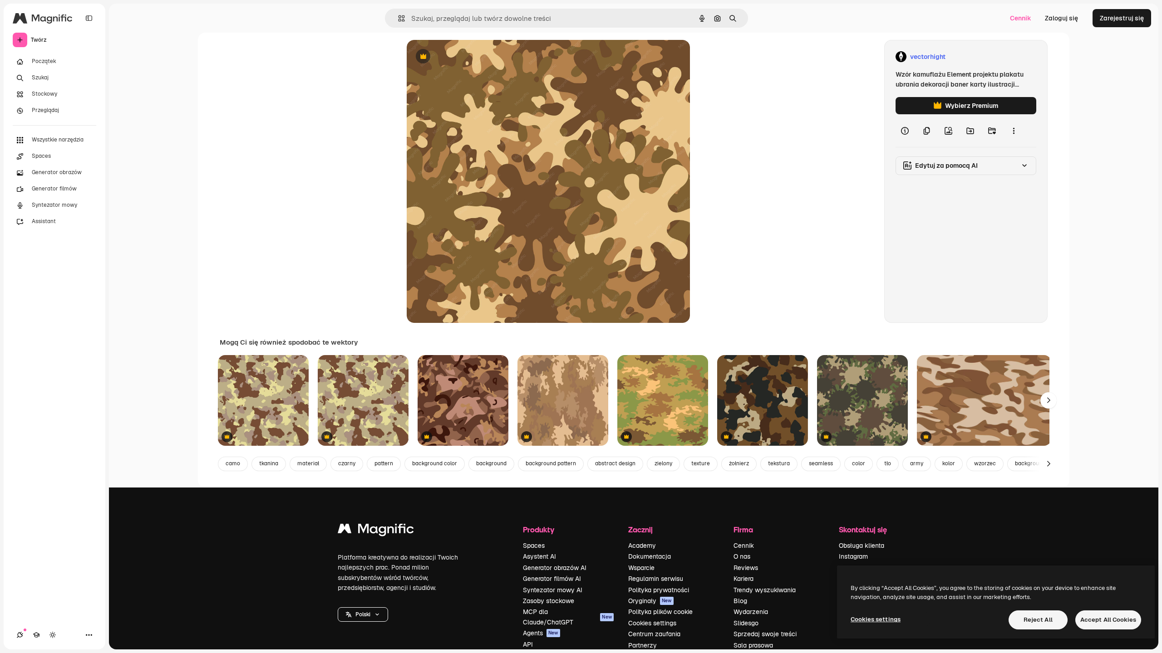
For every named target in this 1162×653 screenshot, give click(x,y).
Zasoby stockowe (548, 601)
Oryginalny (469, 57)
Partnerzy (642, 645)
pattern (383, 463)
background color (434, 463)
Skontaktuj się (863, 529)
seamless (821, 463)
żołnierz (739, 463)
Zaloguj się (1061, 18)
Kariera (743, 579)
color (858, 463)
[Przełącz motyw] (52, 635)
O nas (742, 556)
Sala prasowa (753, 645)
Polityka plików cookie (660, 612)
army (916, 463)
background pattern (551, 463)
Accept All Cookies (1108, 620)
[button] (363, 614)
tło (887, 463)
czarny (346, 463)
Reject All (1038, 620)
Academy (642, 545)
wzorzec (985, 463)
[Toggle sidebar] (89, 18)
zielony (663, 463)
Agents (540, 633)
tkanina (268, 463)
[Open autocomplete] (397, 18)
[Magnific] (376, 531)
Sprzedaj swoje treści (765, 634)
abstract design (615, 463)
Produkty (538, 529)
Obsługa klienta (861, 545)
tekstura (779, 463)
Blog (740, 601)
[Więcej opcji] (1013, 131)
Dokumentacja (649, 556)
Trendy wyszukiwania (765, 590)
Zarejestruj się (1122, 18)
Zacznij (640, 529)
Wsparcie (641, 568)
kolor (948, 463)
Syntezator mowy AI (552, 590)
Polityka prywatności (658, 590)
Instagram (853, 556)
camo (233, 463)
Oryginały (650, 601)
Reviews (746, 568)
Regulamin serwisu (655, 579)
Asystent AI (539, 556)
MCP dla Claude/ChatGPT (567, 617)
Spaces (534, 545)
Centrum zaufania (654, 634)
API (528, 644)
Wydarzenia (751, 612)
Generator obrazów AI (554, 568)
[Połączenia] (20, 635)
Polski (362, 614)
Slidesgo (746, 623)
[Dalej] (1048, 400)
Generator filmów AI (552, 579)
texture (700, 463)
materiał (308, 463)
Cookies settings (652, 623)
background (491, 463)
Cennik (1020, 18)
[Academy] (36, 635)
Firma (743, 529)
